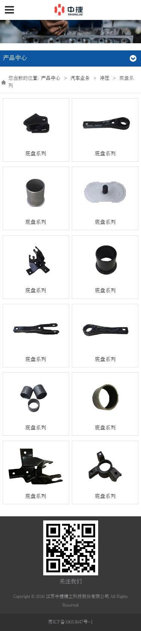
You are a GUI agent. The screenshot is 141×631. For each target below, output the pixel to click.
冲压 (104, 78)
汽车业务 (80, 78)
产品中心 (51, 78)
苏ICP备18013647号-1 (70, 622)
